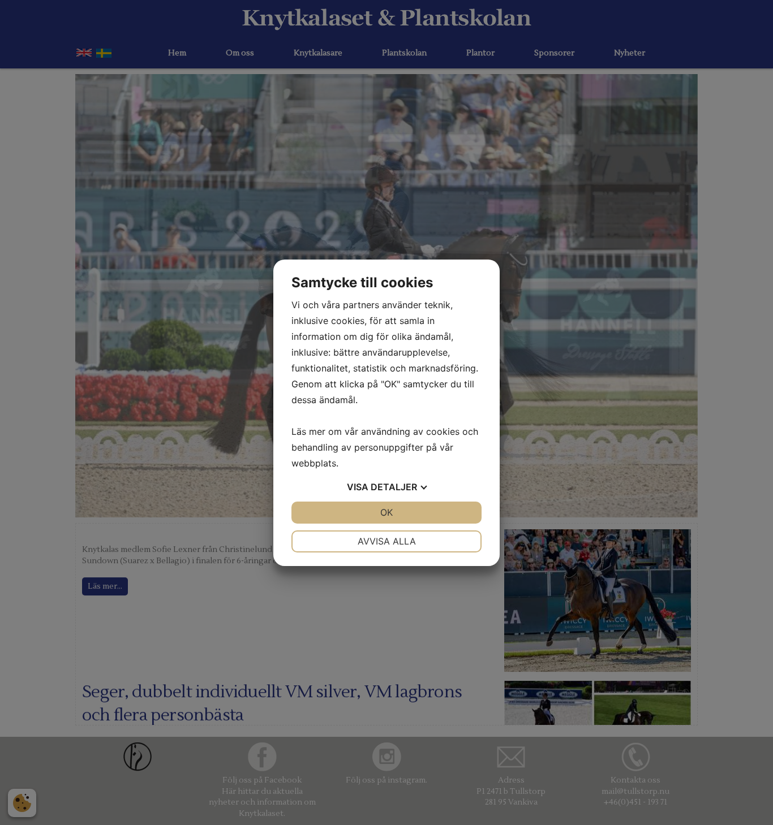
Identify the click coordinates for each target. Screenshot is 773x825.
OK (386, 512)
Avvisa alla (387, 541)
